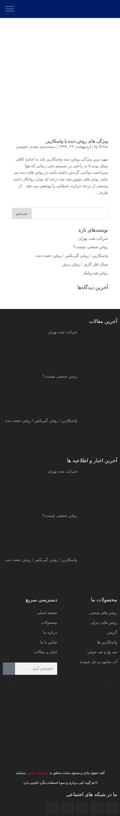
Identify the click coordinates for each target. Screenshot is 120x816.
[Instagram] (112, 808)
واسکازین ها (107, 642)
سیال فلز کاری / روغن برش (85, 264)
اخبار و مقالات (45, 652)
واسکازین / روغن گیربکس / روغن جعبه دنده (72, 256)
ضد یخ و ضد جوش (102, 652)
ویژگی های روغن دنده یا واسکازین (77, 141)
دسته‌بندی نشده (42, 147)
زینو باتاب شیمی (37, 773)
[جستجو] (9, 668)
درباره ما (50, 632)
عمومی (22, 147)
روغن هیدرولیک (95, 273)
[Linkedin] (67, 808)
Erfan (103, 147)
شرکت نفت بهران (93, 238)
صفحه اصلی (47, 612)
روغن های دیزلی (103, 622)
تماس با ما (48, 642)
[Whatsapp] (52, 808)
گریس (112, 632)
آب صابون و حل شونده (98, 661)
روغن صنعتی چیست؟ (90, 247)
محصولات (49, 622)
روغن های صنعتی (103, 612)
